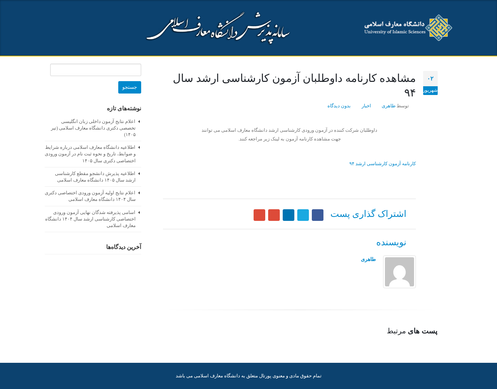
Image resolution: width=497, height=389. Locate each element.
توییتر (303, 215)
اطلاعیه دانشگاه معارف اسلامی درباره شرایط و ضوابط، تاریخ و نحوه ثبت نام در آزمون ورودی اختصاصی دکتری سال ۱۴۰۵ (90, 153)
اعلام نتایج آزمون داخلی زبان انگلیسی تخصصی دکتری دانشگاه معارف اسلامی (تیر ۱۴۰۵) (93, 128)
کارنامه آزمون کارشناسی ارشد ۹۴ (382, 163)
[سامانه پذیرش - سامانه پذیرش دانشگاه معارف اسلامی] (406, 28)
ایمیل (259, 215)
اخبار (366, 105)
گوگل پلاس (274, 215)
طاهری (388, 105)
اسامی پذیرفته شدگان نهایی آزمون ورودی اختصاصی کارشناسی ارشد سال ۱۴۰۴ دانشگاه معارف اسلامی (90, 219)
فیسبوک (317, 215)
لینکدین (288, 215)
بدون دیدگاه (339, 105)
